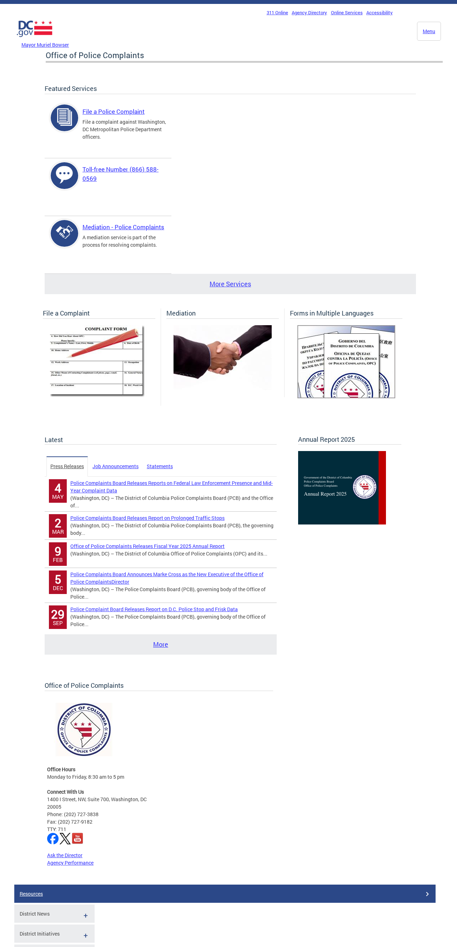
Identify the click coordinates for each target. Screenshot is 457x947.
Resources (31, 893)
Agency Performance (70, 862)
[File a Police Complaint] (65, 124)
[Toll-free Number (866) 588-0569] (65, 181)
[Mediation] (223, 388)
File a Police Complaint (113, 111)
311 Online (277, 12)
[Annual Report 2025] (342, 522)
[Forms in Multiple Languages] (346, 396)
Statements (160, 466)
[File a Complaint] (99, 396)
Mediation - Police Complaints (123, 227)
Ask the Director (64, 855)
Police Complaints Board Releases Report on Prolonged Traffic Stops (147, 518)
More (160, 644)
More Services (230, 284)
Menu (429, 31)
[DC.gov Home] (34, 39)
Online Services (347, 12)
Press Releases (67, 466)
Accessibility (379, 12)
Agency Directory (309, 12)
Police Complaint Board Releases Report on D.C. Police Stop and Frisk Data (154, 609)
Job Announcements (115, 466)
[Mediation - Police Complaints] (65, 239)
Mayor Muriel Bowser (45, 44)
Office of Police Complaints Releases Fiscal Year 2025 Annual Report (147, 546)
